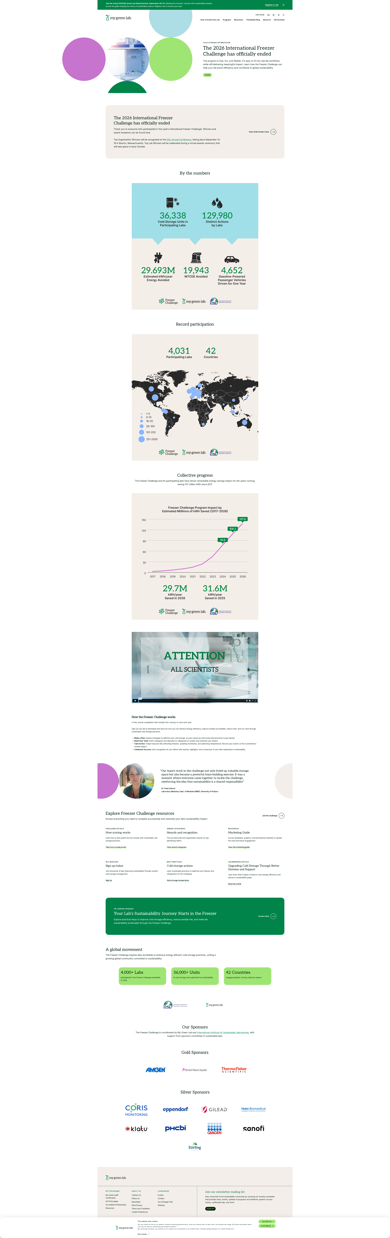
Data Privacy (137, 1205)
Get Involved (279, 20)
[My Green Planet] (119, 18)
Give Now (260, 15)
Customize (266, 1226)
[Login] (273, 15)
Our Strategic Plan (165, 1202)
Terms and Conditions (141, 1209)
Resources (238, 20)
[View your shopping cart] (279, 15)
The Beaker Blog (253, 20)
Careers (161, 1198)
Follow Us (136, 1198)
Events (160, 1195)
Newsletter (136, 1202)
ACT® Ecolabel (112, 1201)
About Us (267, 20)
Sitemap (161, 1205)
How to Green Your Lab (210, 20)
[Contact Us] (268, 15)
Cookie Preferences (140, 1212)
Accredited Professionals (116, 1205)
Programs (227, 20)
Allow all (267, 1221)
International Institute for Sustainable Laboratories (223, 1032)
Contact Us (136, 1195)
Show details (142, 1234)
